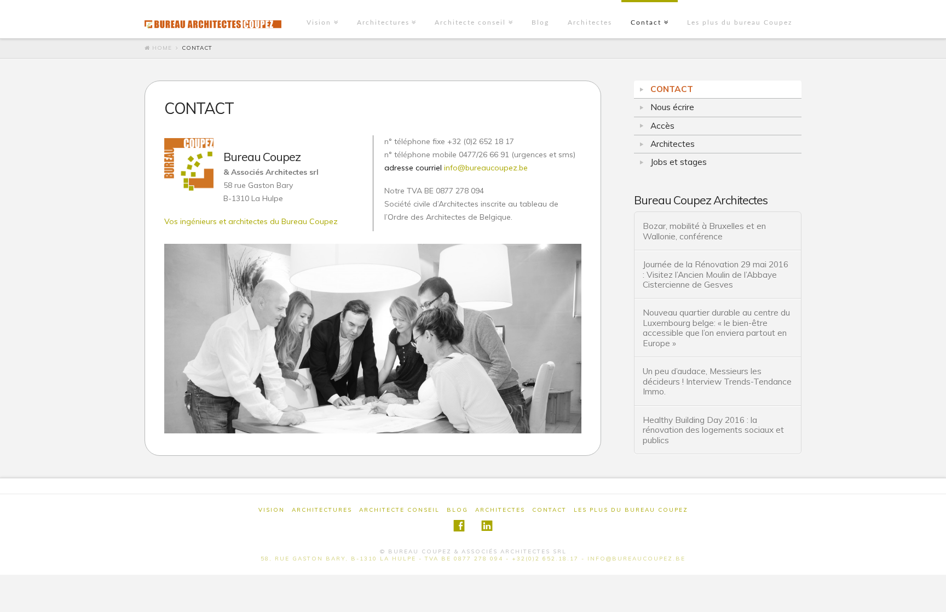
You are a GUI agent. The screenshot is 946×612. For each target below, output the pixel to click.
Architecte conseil (470, 22)
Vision (319, 22)
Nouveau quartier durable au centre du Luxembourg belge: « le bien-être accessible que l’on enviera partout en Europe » (716, 327)
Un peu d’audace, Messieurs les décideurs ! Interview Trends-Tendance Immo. (717, 381)
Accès (662, 126)
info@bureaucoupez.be (456, 168)
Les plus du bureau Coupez (739, 22)
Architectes (590, 22)
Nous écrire (672, 107)
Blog (540, 22)
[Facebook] (459, 525)
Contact (646, 22)
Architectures (383, 22)
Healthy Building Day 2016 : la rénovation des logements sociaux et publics (713, 430)
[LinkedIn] (487, 525)
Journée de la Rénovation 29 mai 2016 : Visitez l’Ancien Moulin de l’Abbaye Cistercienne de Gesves (715, 274)
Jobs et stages (678, 162)
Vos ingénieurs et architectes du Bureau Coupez (251, 221)
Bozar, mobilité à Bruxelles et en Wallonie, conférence (704, 231)
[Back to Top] (931, 597)
